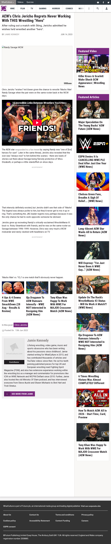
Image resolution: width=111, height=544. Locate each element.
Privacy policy (87, 515)
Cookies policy (9, 521)
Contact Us (34, 515)
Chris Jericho (21, 325)
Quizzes (30, 2)
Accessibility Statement (39, 521)
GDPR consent (9, 527)
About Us (7, 515)
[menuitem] (8, 2)
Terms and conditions (65, 515)
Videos (20, 2)
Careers (84, 521)
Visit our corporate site (91, 506)
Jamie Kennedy (12, 34)
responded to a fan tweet (27, 149)
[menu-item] (12, 8)
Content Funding (63, 521)
